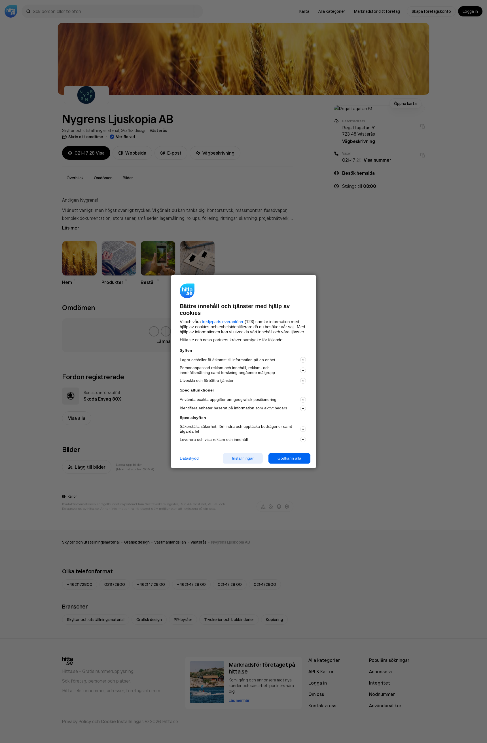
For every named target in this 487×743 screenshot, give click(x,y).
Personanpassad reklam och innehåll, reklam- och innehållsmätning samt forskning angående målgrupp (227, 370)
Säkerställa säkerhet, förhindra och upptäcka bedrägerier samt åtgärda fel (236, 429)
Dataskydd (189, 458)
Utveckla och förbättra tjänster (207, 380)
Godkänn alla (289, 458)
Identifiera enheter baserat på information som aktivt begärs (233, 408)
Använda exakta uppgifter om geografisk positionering (228, 399)
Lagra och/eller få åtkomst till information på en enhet (227, 359)
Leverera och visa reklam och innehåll (214, 439)
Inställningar (243, 458)
